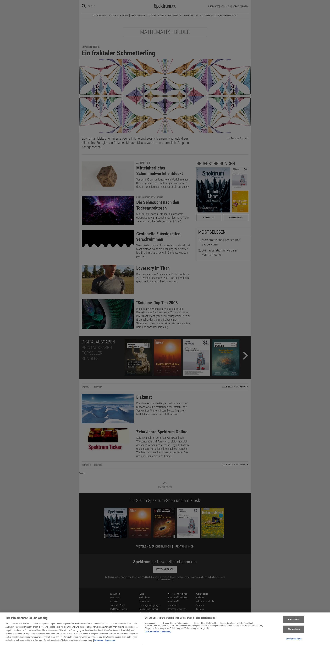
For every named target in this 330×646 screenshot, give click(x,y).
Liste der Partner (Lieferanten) (158, 631)
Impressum (110, 640)
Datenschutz (99, 640)
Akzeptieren (293, 619)
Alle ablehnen (294, 629)
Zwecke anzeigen (293, 639)
